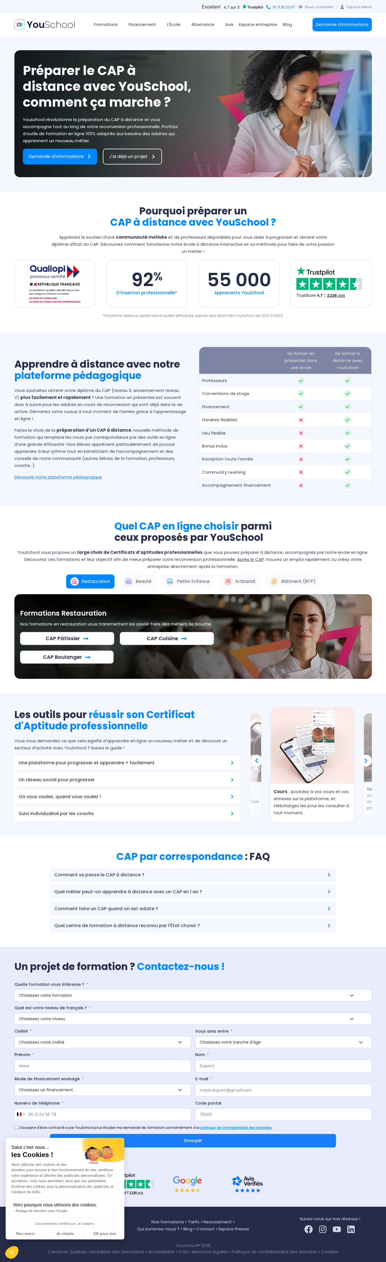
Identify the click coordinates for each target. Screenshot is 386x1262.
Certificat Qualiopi (67, 1252)
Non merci (25, 1233)
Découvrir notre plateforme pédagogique (58, 477)
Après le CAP (250, 559)
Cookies (329, 1252)
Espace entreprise (258, 24)
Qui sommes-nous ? (158, 1229)
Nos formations (167, 1222)
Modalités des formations (118, 1252)
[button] (12, 1252)
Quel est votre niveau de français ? (50, 1008)
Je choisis (65, 1233)
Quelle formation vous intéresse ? (49, 984)
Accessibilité (162, 1252)
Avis (229, 24)
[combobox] (21, 1115)
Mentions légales (210, 1252)
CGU (183, 1252)
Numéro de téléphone (37, 1103)
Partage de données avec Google (42, 1211)
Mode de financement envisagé (47, 1079)
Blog (287, 24)
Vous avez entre (212, 1031)
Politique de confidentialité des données (274, 1252)
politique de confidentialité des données (236, 1127)
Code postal (208, 1103)
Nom (200, 1054)
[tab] (90, 581)
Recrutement (217, 1222)
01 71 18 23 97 (284, 7)
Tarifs (193, 1222)
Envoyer (193, 1140)
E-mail (201, 1079)
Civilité (21, 1031)
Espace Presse (233, 1229)
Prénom (22, 1054)
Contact (205, 1229)
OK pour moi (104, 1233)
